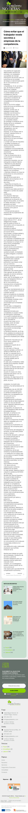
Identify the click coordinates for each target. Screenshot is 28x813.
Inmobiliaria (8, 650)
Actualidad (12, 19)
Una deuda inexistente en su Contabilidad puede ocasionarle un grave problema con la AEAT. (18, 634)
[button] (21, 12)
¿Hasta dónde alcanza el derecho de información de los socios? (18, 588)
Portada (5, 19)
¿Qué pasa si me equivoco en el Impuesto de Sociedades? (17, 618)
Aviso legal (13, 694)
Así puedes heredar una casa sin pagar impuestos (17, 603)
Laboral (7, 652)
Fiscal (7, 647)
